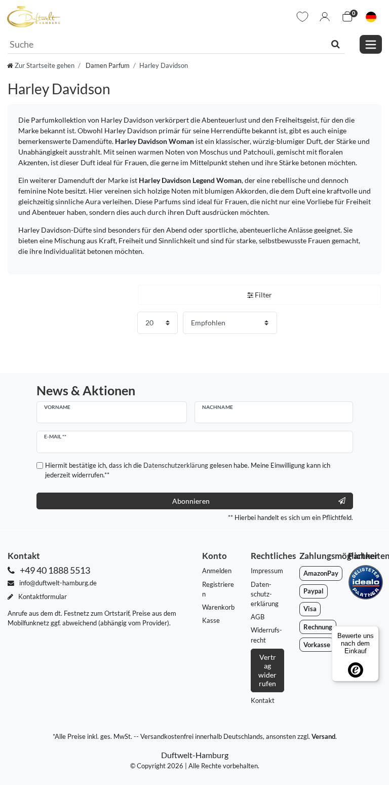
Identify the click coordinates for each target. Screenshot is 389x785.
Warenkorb (218, 607)
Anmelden (216, 571)
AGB (257, 617)
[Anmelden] (324, 16)
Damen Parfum (107, 65)
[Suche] (335, 44)
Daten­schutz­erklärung (265, 594)
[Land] (371, 17)
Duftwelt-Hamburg (194, 755)
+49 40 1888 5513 (54, 570)
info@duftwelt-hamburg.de (57, 583)
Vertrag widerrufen (267, 670)
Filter (262, 294)
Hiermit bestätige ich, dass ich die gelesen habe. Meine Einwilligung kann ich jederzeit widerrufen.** (187, 470)
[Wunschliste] (302, 17)
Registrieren (218, 589)
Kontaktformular (42, 596)
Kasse (211, 620)
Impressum (267, 571)
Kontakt (263, 700)
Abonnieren (191, 501)
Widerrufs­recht (266, 635)
